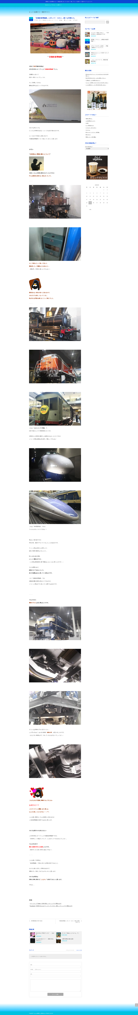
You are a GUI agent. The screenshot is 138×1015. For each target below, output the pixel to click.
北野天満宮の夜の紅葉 (67, 939)
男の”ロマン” (88, 134)
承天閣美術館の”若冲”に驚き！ (37, 920)
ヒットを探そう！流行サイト (39, 12)
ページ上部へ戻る (136, 1005)
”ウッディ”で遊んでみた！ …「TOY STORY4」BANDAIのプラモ (100, 33)
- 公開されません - (36, 969)
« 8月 (90, 209)
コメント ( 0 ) (79, 950)
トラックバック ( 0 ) (70, 950)
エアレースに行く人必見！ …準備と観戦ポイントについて (99, 46)
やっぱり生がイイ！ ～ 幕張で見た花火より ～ (45, 939)
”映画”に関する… (89, 118)
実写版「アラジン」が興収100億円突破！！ (100, 40)
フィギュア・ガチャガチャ (91, 127)
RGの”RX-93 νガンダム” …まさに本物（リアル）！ (96, 78)
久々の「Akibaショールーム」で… (70, 933)
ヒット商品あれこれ (44, 20)
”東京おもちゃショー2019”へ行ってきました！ (100, 53)
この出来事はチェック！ (90, 120)
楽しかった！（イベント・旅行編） (56, 20)
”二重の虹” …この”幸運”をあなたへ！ (93, 80)
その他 (87, 123)
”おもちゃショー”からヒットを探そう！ (53, 5)
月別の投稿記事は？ (89, 146)
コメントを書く (69, 20)
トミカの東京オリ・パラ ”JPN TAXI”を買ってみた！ (96, 84)
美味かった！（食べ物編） (91, 136)
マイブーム (88, 130)
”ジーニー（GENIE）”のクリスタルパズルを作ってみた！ (97, 82)
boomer (76, 20)
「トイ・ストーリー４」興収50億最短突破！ (99, 60)
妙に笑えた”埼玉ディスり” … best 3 (45, 933)
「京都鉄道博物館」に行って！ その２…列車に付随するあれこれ (69, 921)
